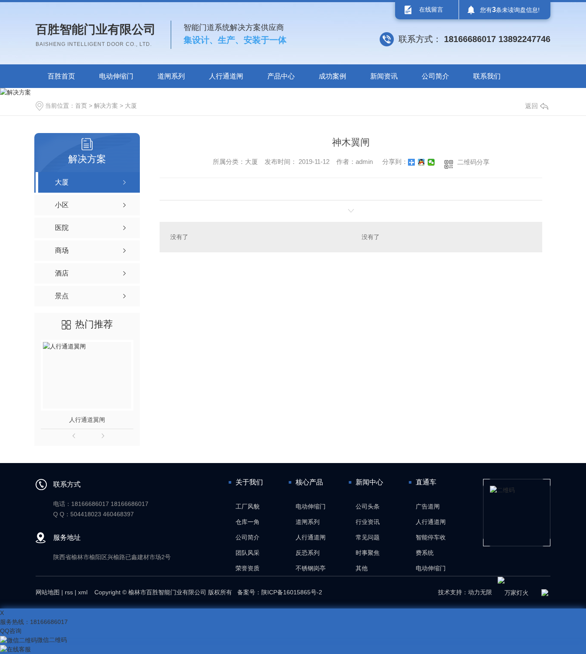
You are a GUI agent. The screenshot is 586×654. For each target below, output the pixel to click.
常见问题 (368, 537)
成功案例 (332, 76)
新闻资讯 (384, 76)
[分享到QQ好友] (421, 162)
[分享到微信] (431, 162)
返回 (531, 105)
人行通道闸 (226, 76)
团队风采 (248, 552)
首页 (81, 105)
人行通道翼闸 (87, 419)
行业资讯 (368, 521)
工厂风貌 (248, 506)
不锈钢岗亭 (311, 568)
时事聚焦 (368, 552)
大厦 (131, 105)
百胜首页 (61, 76)
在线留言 (431, 9)
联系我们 (487, 76)
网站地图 (48, 592)
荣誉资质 (248, 568)
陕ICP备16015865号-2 (291, 592)
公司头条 (368, 506)
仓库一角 (248, 521)
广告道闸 (428, 506)
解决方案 (106, 105)
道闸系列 (171, 76)
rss (69, 592)
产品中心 (281, 76)
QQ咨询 (10, 630)
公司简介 (435, 76)
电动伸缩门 (116, 76)
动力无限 (480, 592)
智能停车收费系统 (431, 545)
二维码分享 (473, 162)
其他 (362, 568)
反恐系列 (308, 552)
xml (83, 592)
